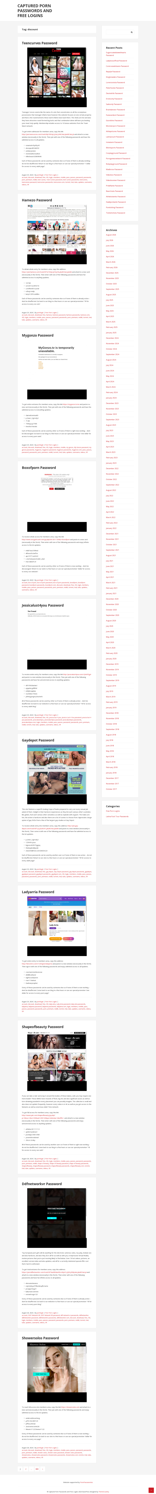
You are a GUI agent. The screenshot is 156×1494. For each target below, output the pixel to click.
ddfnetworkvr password (30, 1318)
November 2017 (112, 783)
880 (38, 1469)
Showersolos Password (40, 1338)
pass (68, 177)
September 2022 (112, 485)
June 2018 (110, 745)
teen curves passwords (71, 180)
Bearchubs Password (114, 191)
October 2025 (111, 284)
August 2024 (111, 360)
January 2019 (111, 707)
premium (29, 180)
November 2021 (112, 539)
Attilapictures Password (115, 131)
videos (24, 185)
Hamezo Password (37, 200)
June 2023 (110, 436)
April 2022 (110, 512)
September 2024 (112, 354)
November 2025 (112, 278)
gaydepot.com (56, 874)
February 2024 (111, 392)
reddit (35, 180)
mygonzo (38, 450)
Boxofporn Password (39, 467)
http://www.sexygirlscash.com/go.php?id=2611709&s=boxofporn (46, 539)
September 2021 (112, 550)
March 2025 (110, 322)
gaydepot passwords (43, 874)
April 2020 (110, 642)
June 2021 (110, 566)
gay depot (49, 872)
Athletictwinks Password (115, 196)
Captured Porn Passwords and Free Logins (35, 10)
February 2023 (111, 457)
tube (75, 182)
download (38, 177)
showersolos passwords (56, 1455)
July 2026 (109, 240)
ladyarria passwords (49, 1006)
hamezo (49, 315)
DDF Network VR (34, 1315)
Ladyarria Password (38, 892)
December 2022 (112, 468)
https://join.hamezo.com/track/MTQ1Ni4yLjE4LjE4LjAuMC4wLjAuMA (47, 272)
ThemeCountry (104, 1492)
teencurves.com (59, 182)
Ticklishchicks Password (115, 213)
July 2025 (109, 300)
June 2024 (110, 371)
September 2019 (112, 680)
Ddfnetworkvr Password (42, 1183)
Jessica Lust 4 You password (71, 717)
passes (72, 177)
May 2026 (110, 251)
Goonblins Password (114, 120)
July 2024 (109, 365)
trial (72, 182)
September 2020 (112, 615)
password (79, 177)
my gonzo (69, 447)
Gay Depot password (61, 872)
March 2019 (110, 697)
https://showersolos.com (70, 1407)
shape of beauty (43, 1163)
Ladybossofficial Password (116, 61)
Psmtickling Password (114, 207)
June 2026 (110, 246)
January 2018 (111, 773)
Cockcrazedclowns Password (117, 66)
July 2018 (109, 740)
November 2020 (112, 604)
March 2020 (110, 648)
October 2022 (111, 479)
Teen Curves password (54, 180)
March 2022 (110, 517)
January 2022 (111, 528)
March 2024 (110, 387)
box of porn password (44, 583)
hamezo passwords (73, 315)
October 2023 (111, 414)
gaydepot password (28, 874)
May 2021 (110, 572)
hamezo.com (85, 315)
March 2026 (110, 262)
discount (31, 177)
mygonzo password (49, 450)
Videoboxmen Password (115, 180)
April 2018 (110, 756)
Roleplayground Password (116, 164)
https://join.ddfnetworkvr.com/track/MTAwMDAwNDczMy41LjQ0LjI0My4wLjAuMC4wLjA (54, 1272)
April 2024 (110, 381)
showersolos (26, 1455)
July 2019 (109, 691)
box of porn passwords (61, 583)
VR (28, 185)
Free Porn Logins (51, 175)
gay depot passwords (76, 872)
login (51, 177)
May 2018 (110, 751)
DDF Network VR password (50, 1315)
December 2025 (112, 273)
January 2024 (111, 398)
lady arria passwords (78, 1004)
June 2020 (110, 631)
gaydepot (88, 872)
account (24, 177)
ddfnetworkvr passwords (47, 1318)
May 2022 (110, 506)
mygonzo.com (77, 450)
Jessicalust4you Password (43, 605)
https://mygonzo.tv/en (71, 404)
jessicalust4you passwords (72, 720)
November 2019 (112, 669)
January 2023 (111, 463)
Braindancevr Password (115, 109)
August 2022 (111, 490)
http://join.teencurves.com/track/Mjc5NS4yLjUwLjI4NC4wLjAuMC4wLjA (48, 134)
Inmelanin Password (114, 142)
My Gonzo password (81, 447)
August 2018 (111, 735)
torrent (67, 182)
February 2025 (111, 327)
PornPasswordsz (86, 1482)
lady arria (52, 1004)
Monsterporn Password (115, 126)
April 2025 (110, 316)
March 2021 (110, 582)
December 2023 (112, 403)
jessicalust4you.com (29, 722)
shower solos (42, 1453)
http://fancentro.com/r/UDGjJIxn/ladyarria (37, 964)
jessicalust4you (38, 720)
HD (47, 177)
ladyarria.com (61, 1006)
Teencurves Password (39, 43)
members (56, 177)
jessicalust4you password (53, 720)
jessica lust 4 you (55, 717)
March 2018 (110, 762)
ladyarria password (35, 1006)
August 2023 (111, 425)
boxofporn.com (50, 585)
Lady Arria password (63, 1004)
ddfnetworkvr (83, 1315)
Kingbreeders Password (115, 77)
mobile (63, 177)
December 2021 (112, 534)
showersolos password (39, 1455)
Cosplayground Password (116, 153)
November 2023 (112, 409)
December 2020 (112, 599)
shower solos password (56, 1453)
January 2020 (111, 659)
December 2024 (112, 338)
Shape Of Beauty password (59, 1163)
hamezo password (59, 315)
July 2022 (109, 495)
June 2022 (110, 501)
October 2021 (111, 544)
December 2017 (112, 778)
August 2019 (111, 686)
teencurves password (29, 182)
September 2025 (112, 289)
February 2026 (111, 267)
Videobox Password (114, 175)
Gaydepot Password (38, 740)
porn (23, 180)
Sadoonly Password (114, 104)
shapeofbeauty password (41, 1166)
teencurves (83, 180)
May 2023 (110, 441)
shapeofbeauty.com (77, 1166)
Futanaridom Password (115, 115)
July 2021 (109, 561)
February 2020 (111, 653)
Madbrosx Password (114, 169)
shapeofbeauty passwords (60, 1166)
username (88, 182)
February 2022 (111, 523)
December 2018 (112, 713)
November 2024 (112, 343)
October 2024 (111, 349)
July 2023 (109, 430)
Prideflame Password (114, 186)
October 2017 (111, 789)
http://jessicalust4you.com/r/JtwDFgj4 (77, 674)
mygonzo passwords (64, 450)
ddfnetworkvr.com (63, 1318)
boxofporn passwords (36, 585)
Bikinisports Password (115, 148)
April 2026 (110, 256)
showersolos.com (72, 1455)
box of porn (32, 583)
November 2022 (112, 474)
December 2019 (112, 664)
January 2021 (111, 593)
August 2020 (111, 620)
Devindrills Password (114, 93)
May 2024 (110, 376)
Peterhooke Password (115, 88)
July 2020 (109, 626)
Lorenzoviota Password (115, 82)
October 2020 (111, 610)
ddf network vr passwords (69, 1315)
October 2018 (111, 724)
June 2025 (110, 305)
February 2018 (111, 767)
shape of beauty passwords (78, 1163)
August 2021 (111, 555)
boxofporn (73, 583)
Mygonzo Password (37, 335)
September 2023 (112, 419)
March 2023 (110, 452)
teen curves (42, 180)
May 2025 (110, 311)
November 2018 (112, 718)
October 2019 (111, 675)
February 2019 (111, 702)
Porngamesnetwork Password (118, 158)
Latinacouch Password (115, 137)
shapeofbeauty (27, 1166)
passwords (87, 177)
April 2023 (110, 447)
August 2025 (111, 294)
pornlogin (40, 175)
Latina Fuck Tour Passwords (117, 816)
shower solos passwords (73, 1453)
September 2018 (112, 729)
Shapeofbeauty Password (42, 1026)
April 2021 (110, 577)
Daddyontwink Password (116, 202)
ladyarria (25, 1006)
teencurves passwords (45, 182)
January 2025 (111, 332)
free (44, 177)
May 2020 (110, 637)
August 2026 (111, 235)
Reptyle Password (113, 71)
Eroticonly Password (114, 99)
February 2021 (111, 588)
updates (81, 182)
